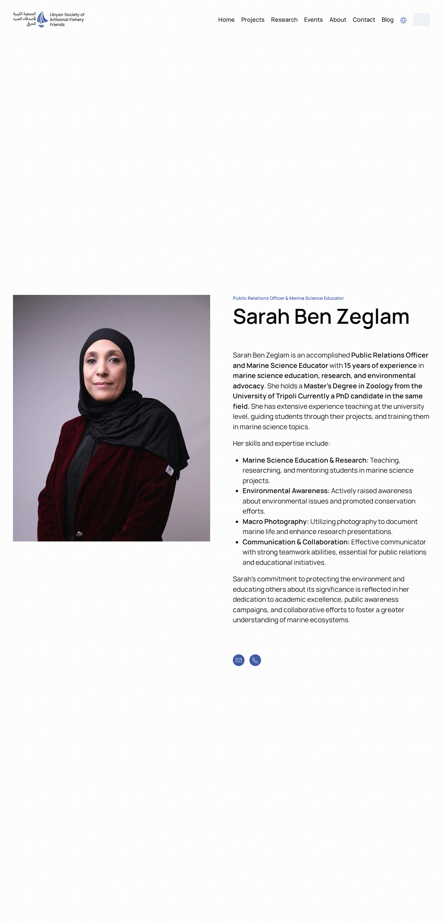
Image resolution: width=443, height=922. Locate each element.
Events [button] (313, 19)
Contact (364, 19)
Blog (388, 19)
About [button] (337, 19)
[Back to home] (48, 19)
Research (284, 19)
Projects (253, 19)
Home (226, 19)
